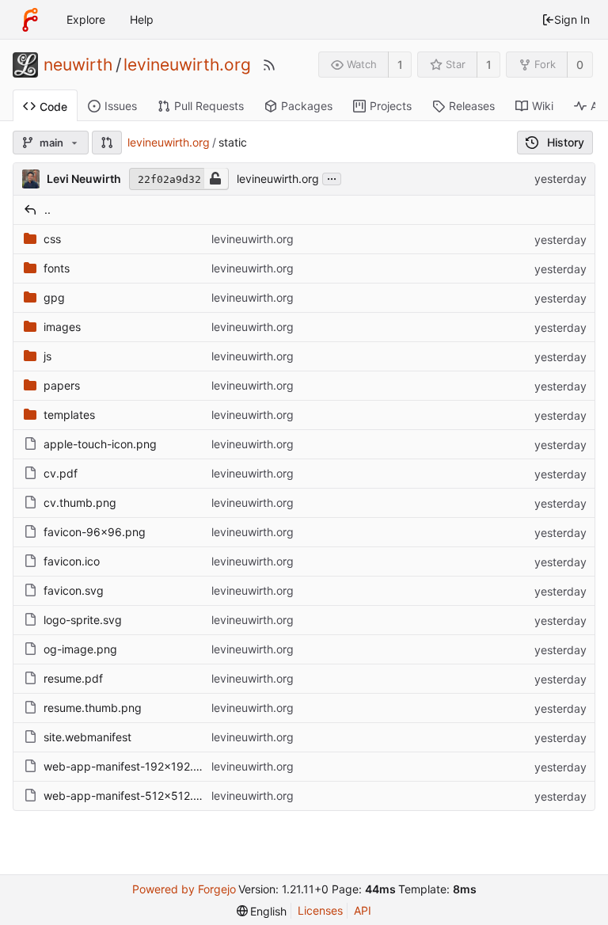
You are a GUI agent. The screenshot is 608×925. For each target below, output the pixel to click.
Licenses (320, 910)
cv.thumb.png (80, 502)
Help (142, 19)
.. (47, 209)
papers (62, 385)
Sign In (572, 19)
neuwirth (78, 65)
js (47, 356)
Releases (472, 105)
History (565, 142)
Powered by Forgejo (184, 889)
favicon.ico (72, 561)
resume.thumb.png (93, 707)
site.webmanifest (87, 737)
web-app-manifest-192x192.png (129, 766)
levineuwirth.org (187, 65)
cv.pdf (61, 473)
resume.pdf (73, 678)
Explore (85, 19)
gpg (54, 297)
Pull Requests (209, 105)
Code (53, 106)
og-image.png (80, 649)
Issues (120, 105)
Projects (391, 105)
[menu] (262, 911)
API (362, 910)
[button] (107, 142)
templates (69, 414)
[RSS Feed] (269, 65)
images (62, 326)
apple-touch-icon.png (100, 444)
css (52, 239)
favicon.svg (74, 590)
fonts (57, 268)
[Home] (30, 20)
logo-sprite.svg (83, 619)
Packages (306, 105)
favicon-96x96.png (95, 532)
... (331, 177)
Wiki (542, 105)
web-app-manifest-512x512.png (129, 795)
